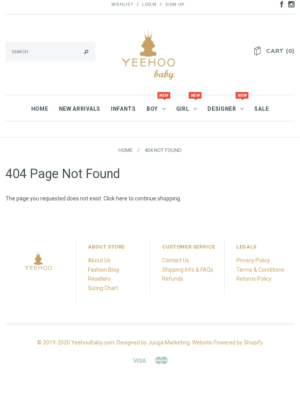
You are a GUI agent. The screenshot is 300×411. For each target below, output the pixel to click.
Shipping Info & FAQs (187, 270)
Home (125, 150)
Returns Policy (253, 279)
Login (149, 4)
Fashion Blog (103, 270)
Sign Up (175, 4)
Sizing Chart (103, 288)
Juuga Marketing (169, 342)
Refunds (172, 279)
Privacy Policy (253, 260)
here (121, 198)
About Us (99, 260)
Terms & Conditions (260, 270)
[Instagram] (38, 263)
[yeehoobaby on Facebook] (279, 4)
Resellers (99, 279)
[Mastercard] (161, 360)
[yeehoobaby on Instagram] (289, 4)
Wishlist (122, 4)
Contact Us (175, 260)
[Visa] (139, 360)
